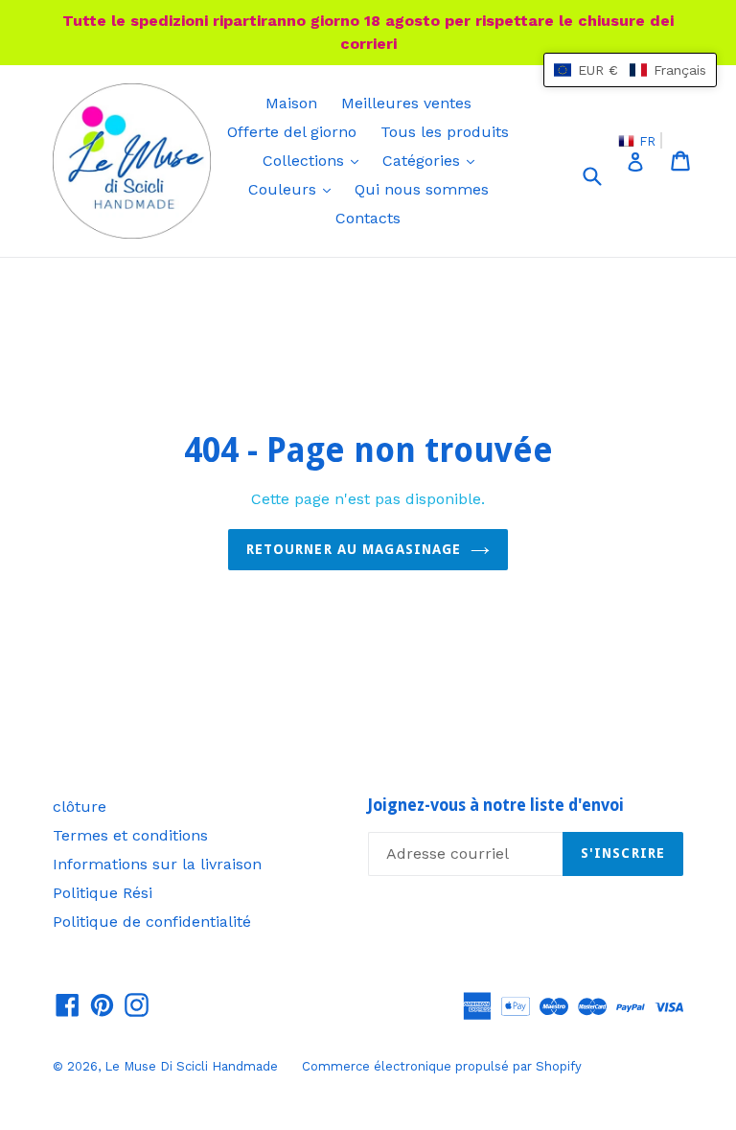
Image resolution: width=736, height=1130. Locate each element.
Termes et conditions (130, 835)
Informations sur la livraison (157, 864)
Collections (315, 160)
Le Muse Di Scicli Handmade (191, 1066)
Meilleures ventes (406, 103)
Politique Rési (102, 893)
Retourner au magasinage (354, 549)
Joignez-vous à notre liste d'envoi (496, 805)
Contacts (368, 218)
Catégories (433, 160)
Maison (291, 103)
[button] (630, 70)
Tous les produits (444, 132)
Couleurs (294, 188)
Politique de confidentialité (152, 921)
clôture (79, 806)
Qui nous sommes (422, 189)
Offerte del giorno (291, 132)
